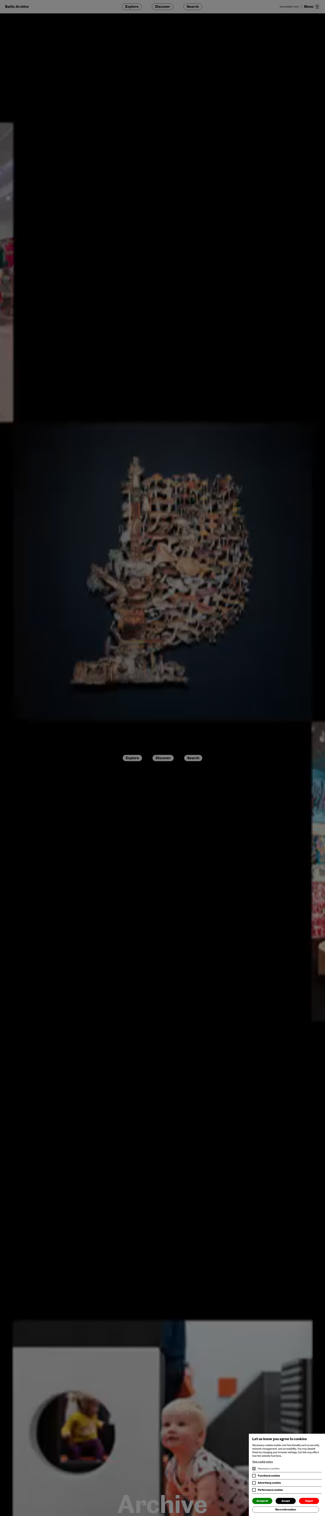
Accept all (262, 1500)
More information (285, 1509)
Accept (285, 1500)
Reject (309, 1500)
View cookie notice (262, 1461)
